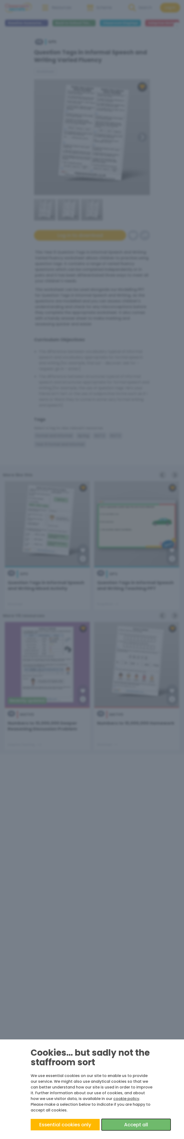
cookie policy (126, 1098)
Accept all (136, 1124)
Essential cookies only (65, 1124)
